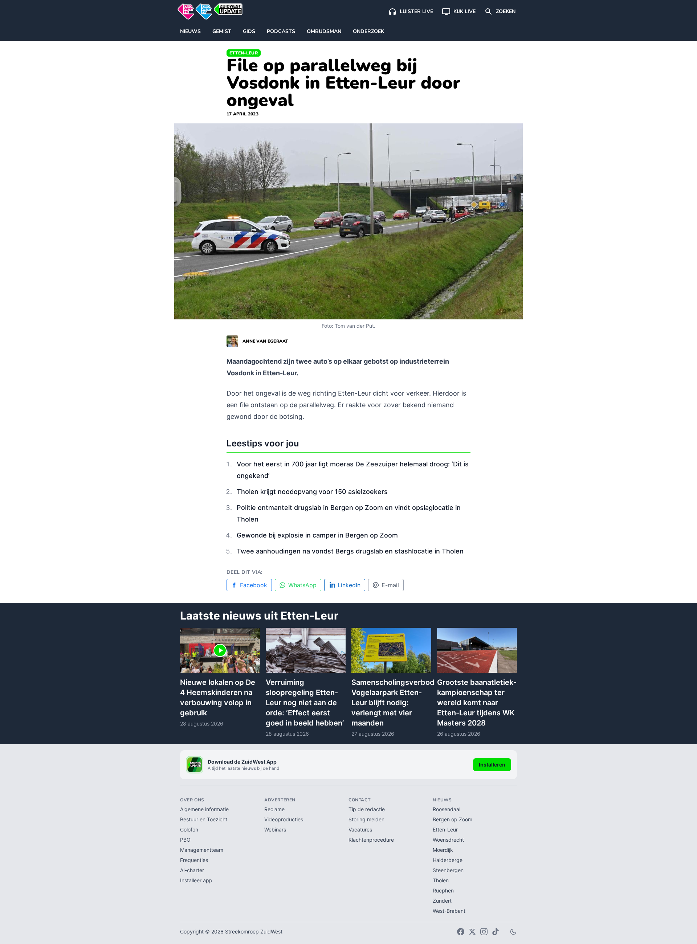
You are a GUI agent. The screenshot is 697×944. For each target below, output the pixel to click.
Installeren (492, 764)
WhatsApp (302, 585)
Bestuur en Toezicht (203, 819)
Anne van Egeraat (265, 341)
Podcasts (281, 31)
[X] (472, 931)
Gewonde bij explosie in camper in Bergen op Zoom (317, 535)
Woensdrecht (448, 840)
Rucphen (443, 890)
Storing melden (366, 819)
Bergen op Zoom (452, 819)
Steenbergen (448, 870)
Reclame (274, 809)
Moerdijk (443, 850)
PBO (185, 840)
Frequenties (194, 860)
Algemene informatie (204, 809)
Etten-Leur (243, 53)
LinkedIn (349, 585)
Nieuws (190, 31)
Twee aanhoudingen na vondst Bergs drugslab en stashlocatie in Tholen (350, 551)
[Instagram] (484, 931)
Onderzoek (368, 31)
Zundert (442, 901)
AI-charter (192, 870)
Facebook (253, 585)
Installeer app (196, 880)
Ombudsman (324, 31)
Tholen (441, 880)
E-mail (390, 585)
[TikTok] (495, 931)
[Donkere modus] (513, 931)
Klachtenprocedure (371, 840)
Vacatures (360, 829)
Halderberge (447, 860)
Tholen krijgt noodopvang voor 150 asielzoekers (312, 491)
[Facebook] (460, 931)
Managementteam (201, 850)
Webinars (275, 829)
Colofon (189, 829)
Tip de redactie (366, 809)
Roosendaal (446, 809)
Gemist (221, 31)
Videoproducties (283, 819)
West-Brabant (449, 911)
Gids (249, 31)
